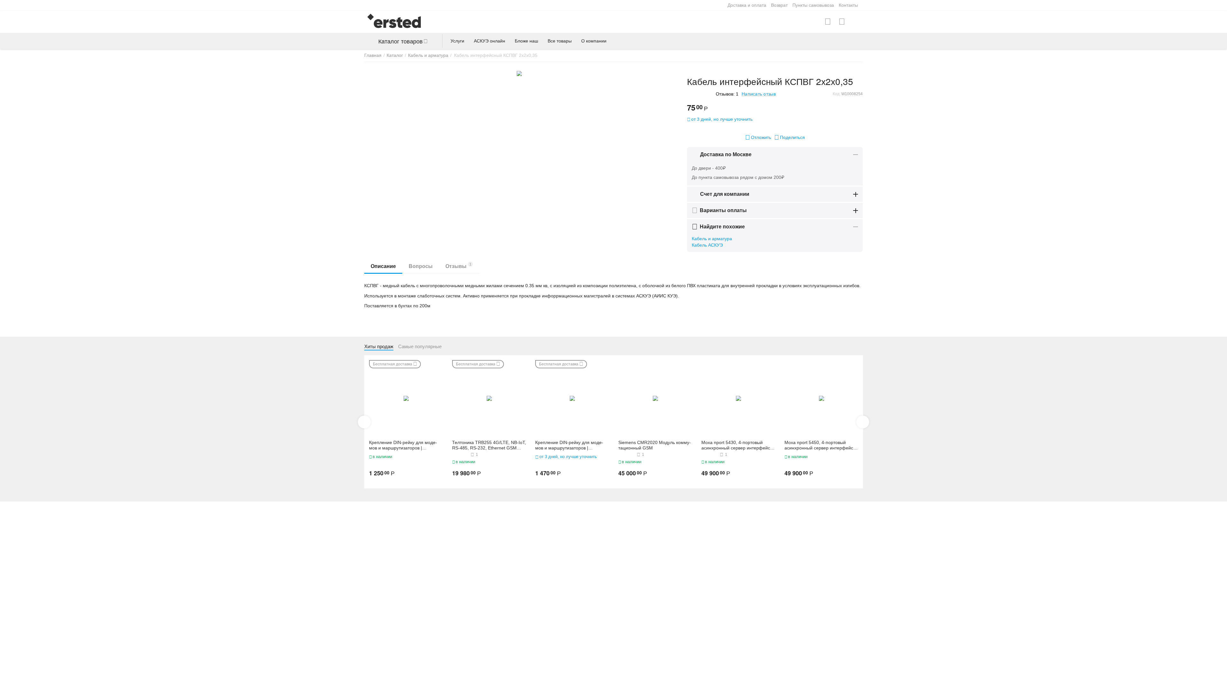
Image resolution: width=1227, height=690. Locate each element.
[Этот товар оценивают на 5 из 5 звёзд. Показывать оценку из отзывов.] (460, 454)
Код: (836, 94)
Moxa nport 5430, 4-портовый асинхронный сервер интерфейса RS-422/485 (737, 445)
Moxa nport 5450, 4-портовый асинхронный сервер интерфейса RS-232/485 (820, 445)
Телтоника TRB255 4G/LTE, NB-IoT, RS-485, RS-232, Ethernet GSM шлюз (489, 445)
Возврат (779, 5)
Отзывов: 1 (727, 93)
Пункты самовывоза (813, 5)
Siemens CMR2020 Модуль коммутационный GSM (654, 445)
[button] (789, 137)
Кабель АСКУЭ (707, 245)
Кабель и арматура (712, 238)
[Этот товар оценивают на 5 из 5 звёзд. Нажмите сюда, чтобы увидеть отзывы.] (700, 93)
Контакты (848, 5)
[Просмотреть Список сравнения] (827, 22)
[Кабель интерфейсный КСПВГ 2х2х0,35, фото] (519, 73)
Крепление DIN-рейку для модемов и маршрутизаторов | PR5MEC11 (403, 445)
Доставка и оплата (747, 5)
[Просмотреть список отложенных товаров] (841, 22)
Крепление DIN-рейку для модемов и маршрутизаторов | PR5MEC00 (569, 445)
